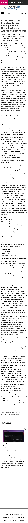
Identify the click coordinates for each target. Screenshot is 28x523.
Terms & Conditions (20, 517)
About (7, 514)
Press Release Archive (16, 514)
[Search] (18, 13)
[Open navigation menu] (2, 13)
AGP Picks (4, 2)
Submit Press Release (8, 517)
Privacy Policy (21, 520)
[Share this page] (26, 13)
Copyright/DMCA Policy (9, 520)
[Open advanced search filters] (22, 13)
